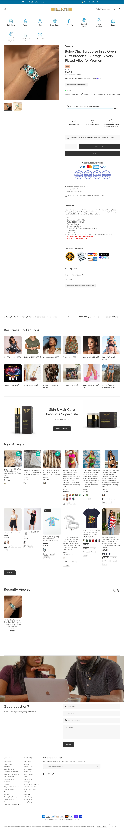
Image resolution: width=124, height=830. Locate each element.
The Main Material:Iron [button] (74, 224)
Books (25, 777)
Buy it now (92, 153)
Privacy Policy (28, 802)
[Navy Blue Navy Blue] (84, 540)
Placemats (7, 802)
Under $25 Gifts (9, 769)
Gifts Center (8, 761)
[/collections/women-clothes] (62, 679)
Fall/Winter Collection (30, 787)
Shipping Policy (28, 799)
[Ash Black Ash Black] (64, 499)
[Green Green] (73, 499)
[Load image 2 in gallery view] (17, 106)
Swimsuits (7, 794)
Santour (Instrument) (30, 789)
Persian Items (8, 792)
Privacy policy (102, 826)
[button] (11, 22)
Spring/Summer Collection (32, 784)
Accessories (7, 784)
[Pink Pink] (64, 495)
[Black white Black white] (103, 495)
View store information (74, 191)
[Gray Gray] (25, 483)
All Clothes (7, 782)
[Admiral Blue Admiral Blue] (79, 495)
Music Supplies (28, 774)
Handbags (27, 782)
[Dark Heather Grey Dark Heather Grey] (90, 540)
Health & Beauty (9, 789)
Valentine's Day (28, 766)
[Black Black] (67, 495)
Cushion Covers (9, 799)
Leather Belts (28, 779)
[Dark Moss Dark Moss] (8, 542)
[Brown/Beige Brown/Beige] (44, 483)
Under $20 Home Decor (11, 774)
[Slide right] (118, 590)
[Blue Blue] (73, 495)
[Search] (5, 9)
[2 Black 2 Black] (76, 495)
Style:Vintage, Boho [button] (74, 226)
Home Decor (27, 761)
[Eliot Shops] (62, 9)
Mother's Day (28, 769)
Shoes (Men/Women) (10, 797)
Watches (26, 764)
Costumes (27, 794)
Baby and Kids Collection (11, 787)
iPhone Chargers (9, 779)
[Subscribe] (98, 766)
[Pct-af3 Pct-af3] (110, 554)
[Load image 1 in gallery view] (8, 106)
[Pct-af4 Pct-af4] (103, 554)
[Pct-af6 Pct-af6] (106, 554)
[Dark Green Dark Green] (87, 540)
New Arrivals (8, 764)
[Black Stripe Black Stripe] (67, 499)
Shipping (67, 74)
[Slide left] (114, 590)
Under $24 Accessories (11, 771)
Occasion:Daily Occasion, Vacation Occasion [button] (82, 228)
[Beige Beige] (5, 484)
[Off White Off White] (64, 558)
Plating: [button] (75, 222)
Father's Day (27, 771)
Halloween (7, 766)
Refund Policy (28, 797)
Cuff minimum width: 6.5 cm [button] (76, 220)
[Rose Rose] (70, 499)
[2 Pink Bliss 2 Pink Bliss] (70, 495)
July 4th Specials (9, 777)
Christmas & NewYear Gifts (12, 804)
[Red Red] (93, 540)
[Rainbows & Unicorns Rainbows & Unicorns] (44, 550)
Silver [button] (69, 218)
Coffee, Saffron (28, 792)
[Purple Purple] (99, 540)
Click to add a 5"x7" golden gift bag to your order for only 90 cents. (89, 234)
